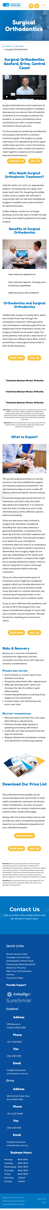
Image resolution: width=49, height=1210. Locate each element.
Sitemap (4, 1204)
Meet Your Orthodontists (19, 971)
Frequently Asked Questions (20, 964)
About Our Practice (16, 968)
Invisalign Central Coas (17, 957)
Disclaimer (13, 1201)
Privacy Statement (20, 1201)
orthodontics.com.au (17, 1073)
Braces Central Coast (16, 954)
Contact (10, 974)
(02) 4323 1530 (14, 1056)
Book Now (16, 357)
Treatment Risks (14, 978)
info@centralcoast (16, 1070)
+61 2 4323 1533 (14, 1042)
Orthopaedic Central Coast (19, 961)
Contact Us (16, 161)
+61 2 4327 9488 (15, 1113)
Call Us (35, 161)
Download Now (24, 835)
